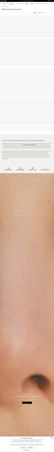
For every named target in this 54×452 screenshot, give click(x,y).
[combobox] (51, 437)
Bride (18, 3)
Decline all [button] (30, 447)
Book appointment (44, 3)
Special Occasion (11, 3)
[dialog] (27, 444)
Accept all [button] (23, 447)
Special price (26, 3)
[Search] (48, 3)
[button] (48, 3)
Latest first (44, 12)
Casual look (32, 3)
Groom (22, 3)
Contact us (25, 403)
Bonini (37, 3)
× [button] (52, 437)
